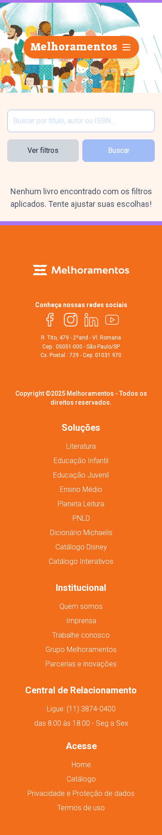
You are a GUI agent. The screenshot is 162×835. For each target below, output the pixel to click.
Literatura (81, 446)
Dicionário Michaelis (81, 532)
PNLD (81, 518)
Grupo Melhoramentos (81, 649)
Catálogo (81, 779)
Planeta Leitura (81, 504)
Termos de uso (81, 808)
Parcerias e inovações (81, 664)
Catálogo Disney (81, 547)
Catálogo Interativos (81, 561)
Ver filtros (42, 150)
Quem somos (81, 606)
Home (81, 764)
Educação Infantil (81, 460)
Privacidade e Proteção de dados (81, 793)
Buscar (119, 150)
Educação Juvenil (81, 475)
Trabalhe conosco (81, 635)
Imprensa (81, 620)
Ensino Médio (81, 489)
